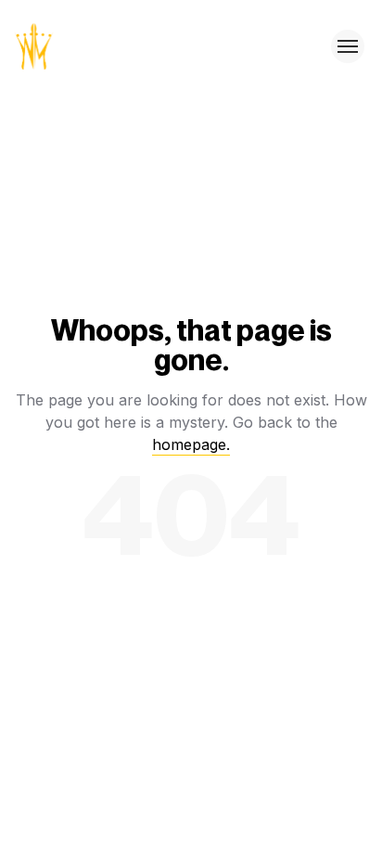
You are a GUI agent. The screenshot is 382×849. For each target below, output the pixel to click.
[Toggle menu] (347, 46)
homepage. (191, 444)
